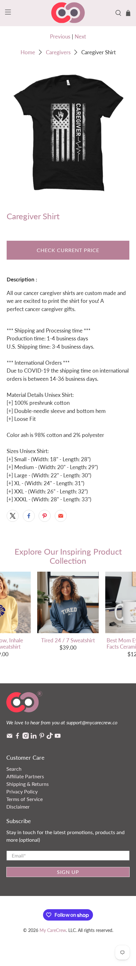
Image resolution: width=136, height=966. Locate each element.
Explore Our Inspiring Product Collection (68, 556)
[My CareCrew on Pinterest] (42, 737)
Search (14, 769)
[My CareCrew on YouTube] (57, 737)
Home (28, 52)
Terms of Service (24, 799)
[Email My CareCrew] (9, 737)
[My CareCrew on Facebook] (17, 737)
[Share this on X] (13, 516)
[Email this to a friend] (61, 516)
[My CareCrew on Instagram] (25, 737)
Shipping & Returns (27, 784)
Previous (60, 36)
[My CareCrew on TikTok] (49, 737)
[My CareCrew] (68, 13)
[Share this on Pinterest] (45, 516)
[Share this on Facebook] (29, 516)
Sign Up (68, 872)
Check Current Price (68, 250)
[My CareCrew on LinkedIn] (33, 737)
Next (80, 36)
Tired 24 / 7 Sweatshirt (68, 640)
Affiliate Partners (25, 776)
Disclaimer (18, 807)
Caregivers (58, 52)
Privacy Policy (22, 791)
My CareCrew (53, 930)
